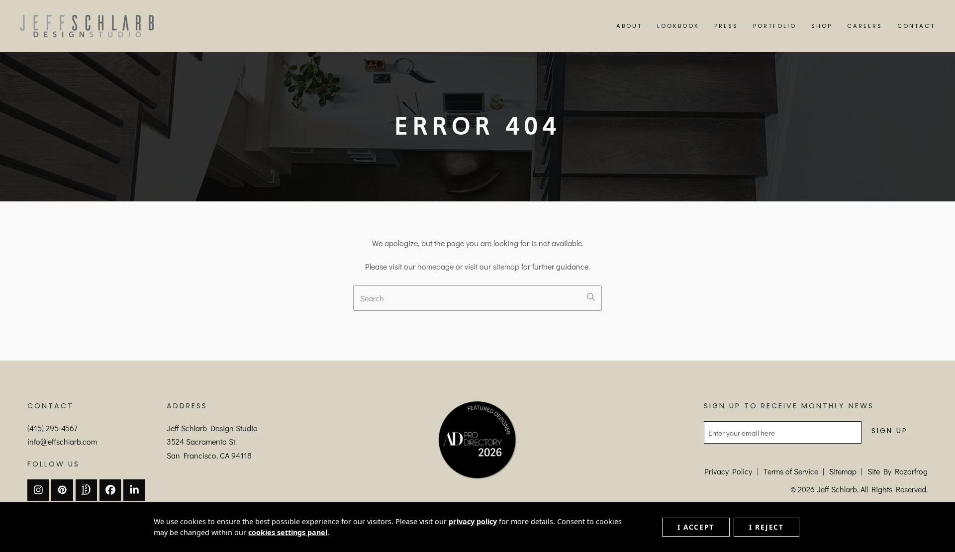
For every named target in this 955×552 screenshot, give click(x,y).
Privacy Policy (728, 471)
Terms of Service (791, 471)
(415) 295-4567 (52, 428)
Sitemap (843, 471)
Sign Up (889, 431)
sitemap (506, 266)
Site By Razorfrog (897, 471)
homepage (435, 266)
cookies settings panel (287, 532)
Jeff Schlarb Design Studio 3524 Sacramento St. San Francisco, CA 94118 (212, 441)
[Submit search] (591, 297)
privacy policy (473, 521)
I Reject (766, 527)
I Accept (695, 527)
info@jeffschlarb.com (62, 441)
